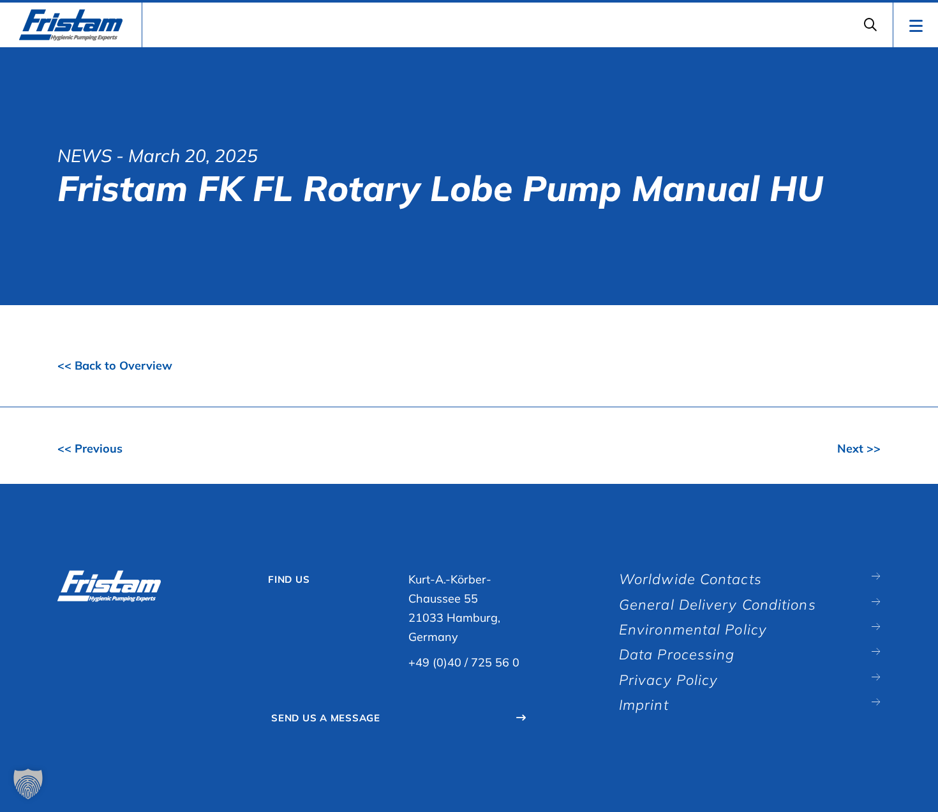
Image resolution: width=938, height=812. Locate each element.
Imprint (644, 705)
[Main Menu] (915, 25)
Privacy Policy (668, 680)
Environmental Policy (693, 629)
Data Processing (677, 654)
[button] (28, 784)
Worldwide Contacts (690, 579)
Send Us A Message (325, 718)
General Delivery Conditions (717, 604)
